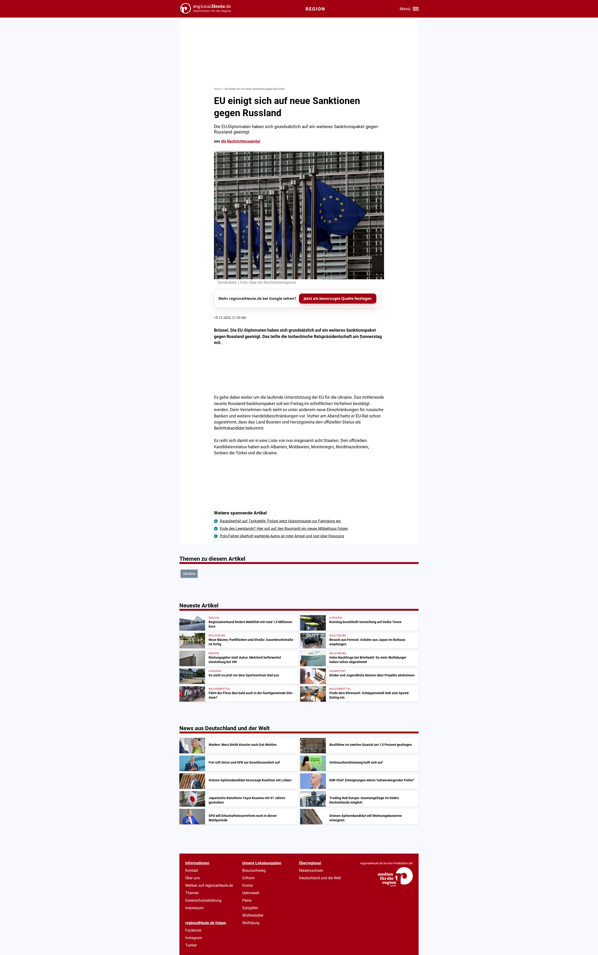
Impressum (194, 908)
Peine (246, 900)
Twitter (191, 945)
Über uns (192, 878)
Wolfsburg (250, 923)
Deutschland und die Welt (320, 878)
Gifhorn (248, 878)
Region (218, 88)
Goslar (247, 885)
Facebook (193, 930)
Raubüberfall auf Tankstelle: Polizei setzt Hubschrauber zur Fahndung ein (280, 521)
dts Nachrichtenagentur (240, 141)
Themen (192, 893)
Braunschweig (254, 870)
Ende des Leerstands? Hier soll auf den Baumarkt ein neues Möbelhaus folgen (284, 528)
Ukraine (189, 573)
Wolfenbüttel (252, 915)
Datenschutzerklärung (203, 900)
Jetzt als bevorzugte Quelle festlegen (338, 298)
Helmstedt (250, 893)
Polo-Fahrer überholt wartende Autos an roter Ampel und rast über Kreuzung (282, 536)
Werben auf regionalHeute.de (209, 885)
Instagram (193, 938)
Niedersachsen (311, 870)
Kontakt (191, 870)
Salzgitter (250, 908)
